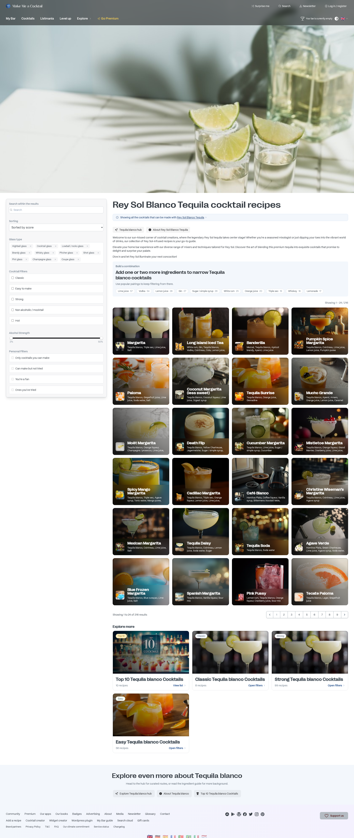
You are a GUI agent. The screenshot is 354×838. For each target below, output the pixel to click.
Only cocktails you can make (32, 357)
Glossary (150, 814)
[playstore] (233, 814)
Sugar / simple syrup (205, 291)
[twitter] (251, 814)
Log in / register (337, 6)
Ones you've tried (25, 390)
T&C (47, 826)
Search (286, 6)
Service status (101, 826)
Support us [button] (337, 815)
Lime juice (125, 291)
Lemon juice (164, 291)
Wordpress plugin (82, 820)
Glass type (15, 239)
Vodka (144, 291)
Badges (77, 814)
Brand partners (13, 826)
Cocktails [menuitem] (27, 18)
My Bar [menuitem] (10, 18)
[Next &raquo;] (344, 614)
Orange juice (253, 291)
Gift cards (143, 820)
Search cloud (125, 820)
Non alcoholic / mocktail (29, 310)
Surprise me (262, 6)
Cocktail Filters (18, 271)
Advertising (93, 814)
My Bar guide (105, 820)
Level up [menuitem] (65, 18)
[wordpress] (239, 814)
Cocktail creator (35, 820)
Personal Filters (18, 351)
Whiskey (294, 291)
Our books (61, 814)
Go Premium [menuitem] (110, 18)
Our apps (45, 814)
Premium (30, 814)
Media (120, 814)
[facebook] (245, 814)
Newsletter (309, 6)
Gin (182, 291)
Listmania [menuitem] (47, 18)
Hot (17, 320)
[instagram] (256, 814)
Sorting (13, 221)
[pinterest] (262, 814)
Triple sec (275, 291)
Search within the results (24, 203)
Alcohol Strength (19, 333)
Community (13, 814)
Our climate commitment (76, 826)
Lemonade (314, 291)
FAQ (56, 826)
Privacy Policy (33, 826)
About (108, 814)
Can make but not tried (29, 368)
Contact (165, 814)
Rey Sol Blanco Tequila (190, 217)
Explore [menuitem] (82, 18)
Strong (19, 299)
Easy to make (23, 288)
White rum (231, 291)
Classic (19, 278)
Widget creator (58, 820)
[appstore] (227, 814)
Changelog (119, 826)
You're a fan (22, 379)
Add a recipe (13, 820)
